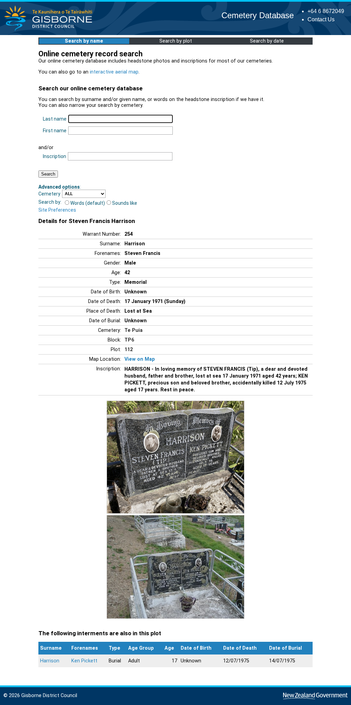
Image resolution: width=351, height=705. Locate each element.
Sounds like (124, 203)
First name (54, 130)
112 (128, 349)
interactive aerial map (114, 72)
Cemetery (49, 194)
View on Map (139, 359)
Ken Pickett (84, 661)
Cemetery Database (257, 15)
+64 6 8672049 (325, 11)
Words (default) (87, 203)
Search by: (49, 202)
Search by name (84, 41)
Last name (54, 119)
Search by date (267, 41)
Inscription (54, 156)
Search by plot (175, 41)
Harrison (49, 661)
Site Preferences (57, 210)
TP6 (129, 340)
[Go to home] (50, 31)
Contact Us (321, 19)
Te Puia (133, 330)
